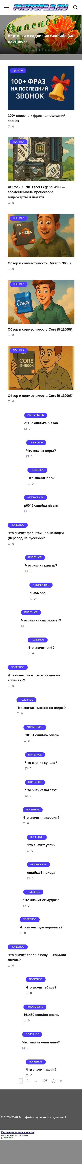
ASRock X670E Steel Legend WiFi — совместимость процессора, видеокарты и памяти (36, 192)
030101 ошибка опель (41, 735)
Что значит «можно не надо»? (41, 708)
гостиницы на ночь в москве (14, 1135)
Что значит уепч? (41, 845)
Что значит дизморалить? (41, 927)
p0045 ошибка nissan (41, 505)
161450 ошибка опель (41, 1015)
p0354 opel (37, 593)
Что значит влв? (41, 478)
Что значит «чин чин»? (41, 1042)
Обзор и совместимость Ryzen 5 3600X (39, 263)
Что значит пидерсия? (41, 817)
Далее (57, 1081)
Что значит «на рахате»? (41, 620)
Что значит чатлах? (41, 790)
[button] (26, 50)
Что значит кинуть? (41, 565)
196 (44, 1081)
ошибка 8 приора (41, 872)
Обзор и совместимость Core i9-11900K (40, 396)
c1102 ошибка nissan (41, 423)
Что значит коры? (41, 450)
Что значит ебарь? (41, 987)
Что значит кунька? (41, 762)
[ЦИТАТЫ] (41, 107)
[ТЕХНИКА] (41, 178)
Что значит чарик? (41, 1070)
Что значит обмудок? (41, 900)
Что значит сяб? (41, 648)
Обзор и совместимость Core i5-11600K (40, 329)
